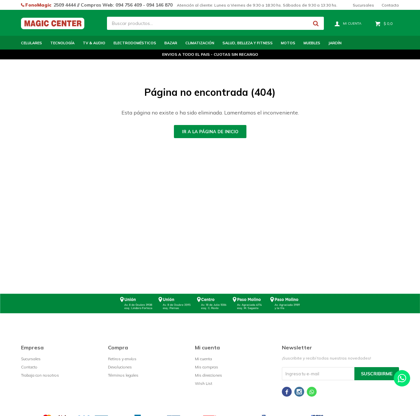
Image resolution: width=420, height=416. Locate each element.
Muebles (312, 43)
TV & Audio (94, 43)
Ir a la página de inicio (210, 131)
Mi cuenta (203, 358)
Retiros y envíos (122, 358)
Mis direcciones (208, 375)
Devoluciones (120, 366)
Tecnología (62, 43)
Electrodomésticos (135, 43)
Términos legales (123, 375)
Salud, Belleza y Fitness (247, 43)
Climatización (199, 43)
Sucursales (363, 5)
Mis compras (206, 366)
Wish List (203, 383)
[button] (315, 23)
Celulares (31, 43)
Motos (288, 43)
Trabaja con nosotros (40, 375)
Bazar (170, 43)
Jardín (335, 43)
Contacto (390, 5)
